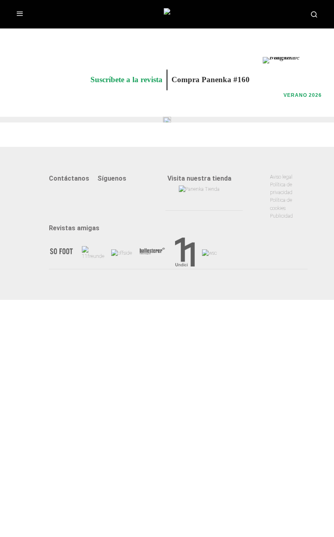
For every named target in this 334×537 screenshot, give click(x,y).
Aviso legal (281, 177)
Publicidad (281, 216)
